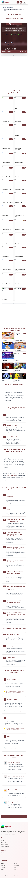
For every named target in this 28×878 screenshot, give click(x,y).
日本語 (15, 863)
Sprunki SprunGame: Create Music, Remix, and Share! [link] (14, 10)
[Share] (25, 51)
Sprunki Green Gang (11, 475)
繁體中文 (16, 867)
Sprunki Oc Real (4, 844)
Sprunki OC (3, 842)
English (2, 863)
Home (4, 7)
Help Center (3, 852)
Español (3, 865)
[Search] (18, 2)
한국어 (2, 869)
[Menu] (24, 2)
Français (16, 869)
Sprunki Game (10, 7)
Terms (2, 857)
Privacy (2, 854)
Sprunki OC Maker (5, 846)
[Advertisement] (14, 70)
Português (16, 865)
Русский (3, 867)
